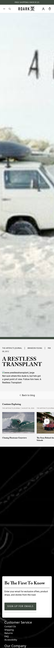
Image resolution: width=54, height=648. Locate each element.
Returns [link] (8, 633)
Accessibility (10, 639)
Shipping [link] (9, 629)
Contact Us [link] (10, 626)
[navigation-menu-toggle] (4, 9)
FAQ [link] (6, 636)
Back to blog (28, 395)
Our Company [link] (15, 645)
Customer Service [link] (18, 622)
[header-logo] (26, 9)
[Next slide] (47, 421)
